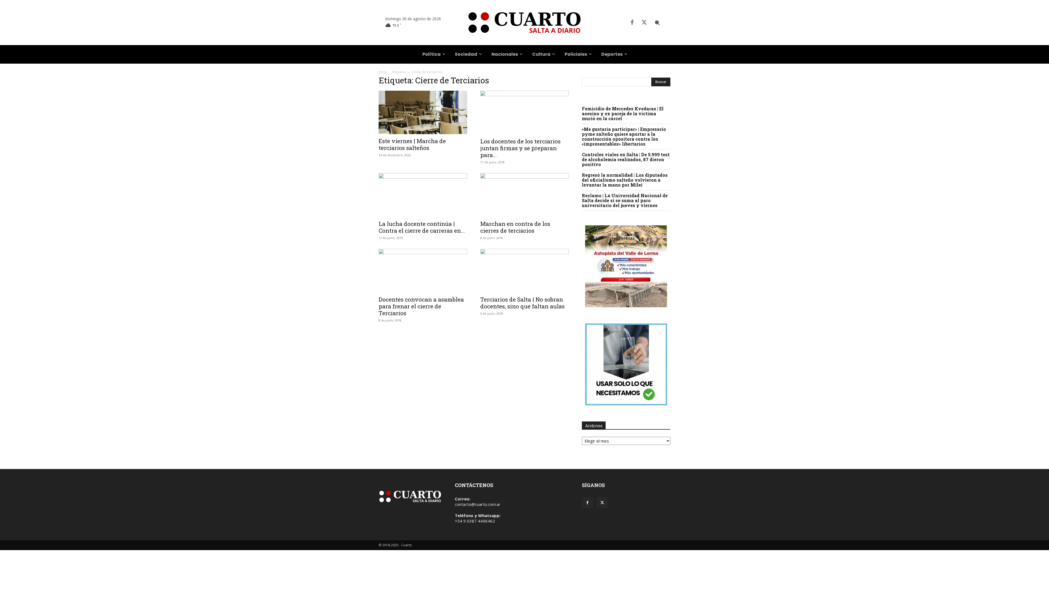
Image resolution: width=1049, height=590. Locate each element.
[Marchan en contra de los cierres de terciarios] (524, 195)
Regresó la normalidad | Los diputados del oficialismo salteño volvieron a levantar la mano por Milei (625, 180)
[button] (657, 22)
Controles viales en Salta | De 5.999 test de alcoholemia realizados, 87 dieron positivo (626, 159)
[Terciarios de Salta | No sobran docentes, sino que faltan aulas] (524, 271)
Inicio (383, 72)
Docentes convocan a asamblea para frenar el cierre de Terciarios (421, 306)
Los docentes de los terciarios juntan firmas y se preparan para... (520, 148)
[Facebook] (632, 22)
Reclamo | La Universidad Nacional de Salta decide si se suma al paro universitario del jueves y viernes (625, 200)
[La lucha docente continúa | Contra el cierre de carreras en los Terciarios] (423, 195)
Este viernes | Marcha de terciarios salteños (412, 144)
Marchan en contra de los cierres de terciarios (515, 227)
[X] (644, 22)
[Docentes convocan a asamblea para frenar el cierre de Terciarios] (423, 271)
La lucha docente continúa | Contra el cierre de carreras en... (422, 227)
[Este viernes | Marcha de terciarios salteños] (423, 112)
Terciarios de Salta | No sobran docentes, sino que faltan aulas (522, 303)
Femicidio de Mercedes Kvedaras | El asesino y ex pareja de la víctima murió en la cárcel (623, 113)
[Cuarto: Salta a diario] (524, 22)
